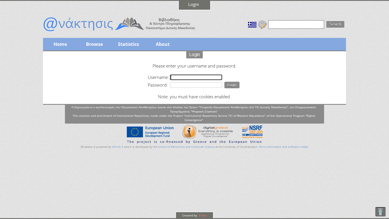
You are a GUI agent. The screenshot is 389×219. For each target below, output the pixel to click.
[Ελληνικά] (252, 24)
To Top (380, 211)
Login (193, 4)
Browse (94, 44)
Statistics (128, 44)
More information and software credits (283, 147)
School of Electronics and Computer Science (186, 147)
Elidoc (202, 215)
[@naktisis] (128, 32)
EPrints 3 (117, 147)
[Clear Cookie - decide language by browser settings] (262, 24)
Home (60, 44)
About (163, 44)
